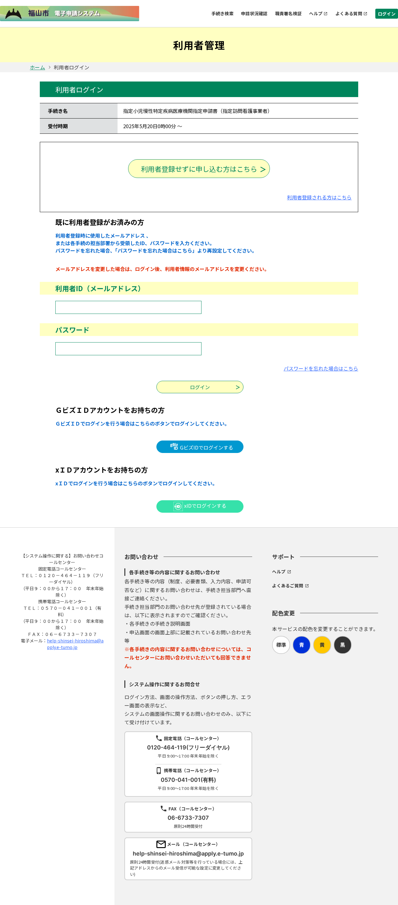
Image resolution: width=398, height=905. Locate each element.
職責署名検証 (288, 13)
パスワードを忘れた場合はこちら (321, 368)
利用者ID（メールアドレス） (100, 288)
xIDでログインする (204, 505)
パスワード (72, 329)
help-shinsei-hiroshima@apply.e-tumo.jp (75, 643)
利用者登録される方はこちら (319, 197)
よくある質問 (349, 13)
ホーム (37, 67)
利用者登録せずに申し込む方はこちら (199, 169)
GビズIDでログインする (206, 447)
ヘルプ (315, 13)
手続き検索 (222, 13)
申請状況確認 (254, 13)
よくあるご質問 (287, 585)
